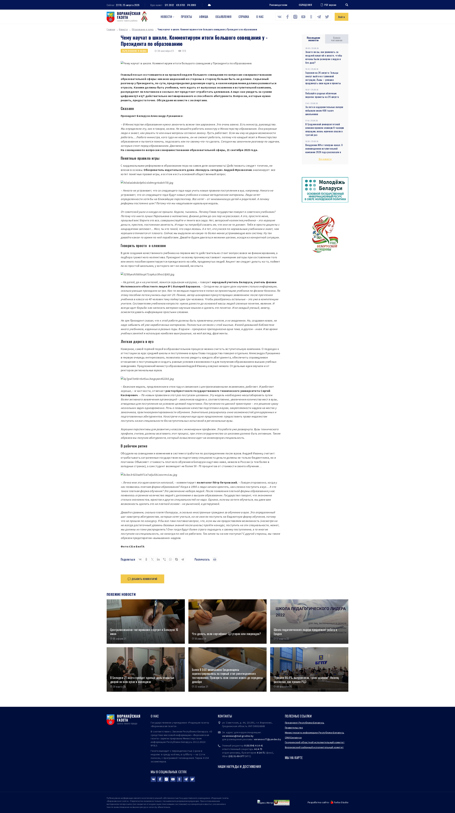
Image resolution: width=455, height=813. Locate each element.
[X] (152, 559)
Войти (341, 17)
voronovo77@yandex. (266, 739)
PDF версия (330, 5)
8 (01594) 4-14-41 (253, 745)
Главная (111, 29)
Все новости (325, 159)
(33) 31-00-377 (236, 756)
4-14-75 (258, 749)
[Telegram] (182, 559)
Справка (244, 17)
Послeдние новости (313, 39)
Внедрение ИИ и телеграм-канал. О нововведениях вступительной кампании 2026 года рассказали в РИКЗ (324, 150)
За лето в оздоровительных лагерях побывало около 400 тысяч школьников (324, 110)
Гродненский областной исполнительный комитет (314, 742)
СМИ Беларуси (293, 737)
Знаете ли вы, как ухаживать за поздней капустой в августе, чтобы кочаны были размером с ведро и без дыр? (323, 57)
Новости (166, 17)
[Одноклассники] (146, 559)
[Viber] (164, 559)
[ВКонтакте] (140, 559)
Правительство (294, 727)
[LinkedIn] (158, 559)
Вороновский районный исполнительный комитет (314, 747)
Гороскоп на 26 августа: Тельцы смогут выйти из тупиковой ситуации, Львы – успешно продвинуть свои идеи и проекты (323, 78)
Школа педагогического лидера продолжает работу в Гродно (305, 632)
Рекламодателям (278, 5)
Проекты (186, 17)
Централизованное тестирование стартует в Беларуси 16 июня (144, 632)
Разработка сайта (318, 802)
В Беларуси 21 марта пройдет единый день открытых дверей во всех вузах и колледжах (142, 680)
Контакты (225, 716)
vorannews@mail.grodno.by (238, 736)
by (279, 739)
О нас (259, 17)
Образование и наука (143, 29)
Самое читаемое (336, 39)
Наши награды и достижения (239, 766)
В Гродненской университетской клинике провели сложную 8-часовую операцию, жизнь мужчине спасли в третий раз (324, 129)
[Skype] (176, 559)
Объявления (223, 17)
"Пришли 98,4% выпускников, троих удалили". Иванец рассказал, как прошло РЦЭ (306, 680)
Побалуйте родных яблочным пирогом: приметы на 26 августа (322, 95)
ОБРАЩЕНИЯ (305, 5)
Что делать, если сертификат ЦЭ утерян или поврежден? (226, 634)
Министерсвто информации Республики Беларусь (314, 732)
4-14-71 (261, 752)
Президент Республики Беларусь (304, 722)
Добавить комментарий (144, 579)
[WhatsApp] (170, 559)
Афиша (203, 17)
